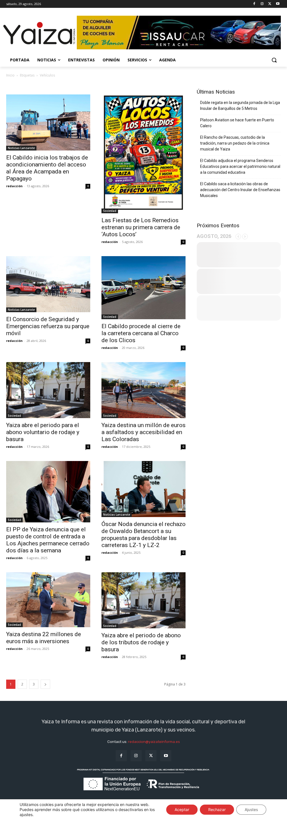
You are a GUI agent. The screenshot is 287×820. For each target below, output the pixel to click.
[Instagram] (262, 4)
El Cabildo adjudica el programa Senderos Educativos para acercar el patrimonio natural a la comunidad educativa (240, 166)
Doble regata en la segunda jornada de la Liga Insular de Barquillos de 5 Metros (240, 105)
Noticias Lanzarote (21, 148)
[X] (270, 4)
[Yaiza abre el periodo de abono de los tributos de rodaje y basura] (143, 600)
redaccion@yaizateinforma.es (154, 742)
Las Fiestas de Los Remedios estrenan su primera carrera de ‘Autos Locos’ (140, 227)
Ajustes (251, 809)
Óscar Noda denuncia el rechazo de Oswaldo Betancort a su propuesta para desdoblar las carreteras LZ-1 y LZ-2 (143, 534)
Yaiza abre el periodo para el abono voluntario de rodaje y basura (42, 432)
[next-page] (45, 684)
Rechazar (217, 809)
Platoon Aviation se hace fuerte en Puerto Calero (237, 123)
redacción (14, 186)
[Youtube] (277, 4)
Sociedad (109, 211)
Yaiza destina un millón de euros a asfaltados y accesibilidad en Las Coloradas (143, 432)
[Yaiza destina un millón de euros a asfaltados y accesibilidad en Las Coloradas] (143, 390)
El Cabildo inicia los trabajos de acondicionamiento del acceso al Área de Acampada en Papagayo (47, 168)
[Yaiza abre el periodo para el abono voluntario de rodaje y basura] (48, 390)
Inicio (10, 75)
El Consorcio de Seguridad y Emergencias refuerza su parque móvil (47, 326)
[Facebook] (254, 4)
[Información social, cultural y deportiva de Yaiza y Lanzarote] (39, 33)
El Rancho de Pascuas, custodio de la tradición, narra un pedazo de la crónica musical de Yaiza (234, 143)
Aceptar (182, 809)
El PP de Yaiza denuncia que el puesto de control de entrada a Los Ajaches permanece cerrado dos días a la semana (47, 540)
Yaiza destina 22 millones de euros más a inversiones (43, 638)
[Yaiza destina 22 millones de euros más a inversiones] (48, 599)
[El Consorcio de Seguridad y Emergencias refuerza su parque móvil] (48, 284)
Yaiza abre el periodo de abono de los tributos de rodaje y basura (141, 642)
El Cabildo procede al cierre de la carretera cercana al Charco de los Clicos (140, 333)
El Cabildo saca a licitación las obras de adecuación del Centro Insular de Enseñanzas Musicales (240, 190)
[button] (274, 60)
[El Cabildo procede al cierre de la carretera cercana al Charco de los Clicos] (143, 287)
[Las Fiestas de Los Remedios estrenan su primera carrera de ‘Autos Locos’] (143, 153)
